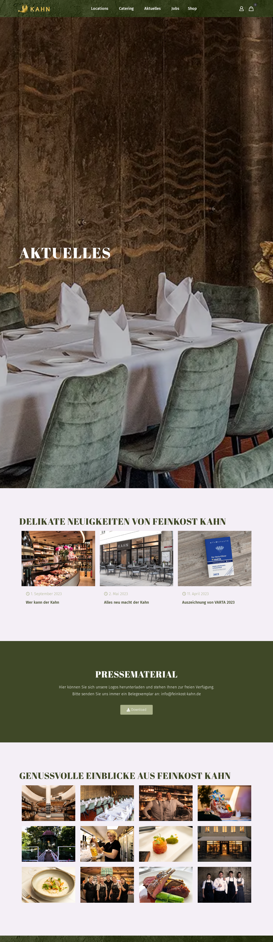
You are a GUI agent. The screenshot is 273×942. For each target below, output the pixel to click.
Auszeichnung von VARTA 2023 (208, 602)
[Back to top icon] (252, 933)
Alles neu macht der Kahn (126, 602)
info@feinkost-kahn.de (181, 694)
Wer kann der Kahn (42, 602)
